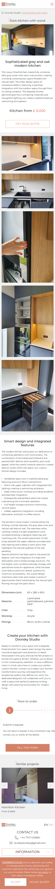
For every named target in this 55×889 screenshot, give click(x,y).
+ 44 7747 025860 (30, 837)
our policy (43, 872)
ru (52, 824)
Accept (15, 882)
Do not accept (39, 882)
